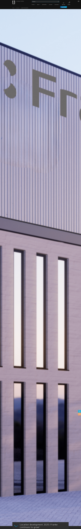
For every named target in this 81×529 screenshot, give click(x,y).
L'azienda (17, 7)
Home (13, 7)
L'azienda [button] (50, 4)
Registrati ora (63, 7)
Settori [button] (38, 4)
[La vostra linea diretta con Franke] (79, 414)
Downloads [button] (57, 4)
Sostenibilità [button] (44, 4)
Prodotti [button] (33, 4)
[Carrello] (79, 411)
